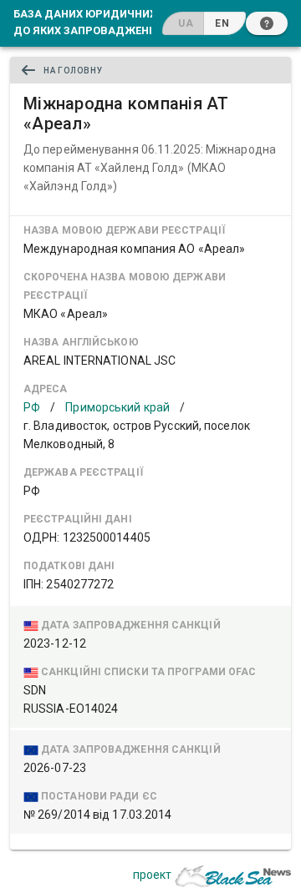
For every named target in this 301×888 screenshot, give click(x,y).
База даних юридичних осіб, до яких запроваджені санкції (106, 22)
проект (152, 874)
